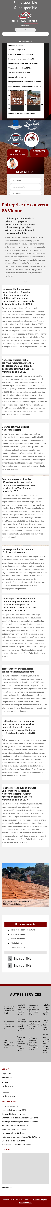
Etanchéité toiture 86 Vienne (13, 1141)
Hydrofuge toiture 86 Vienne (13, 1133)
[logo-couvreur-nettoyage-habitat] (25, 17)
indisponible (27, 3)
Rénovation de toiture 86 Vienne (15, 1126)
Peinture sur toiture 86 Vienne (14, 1129)
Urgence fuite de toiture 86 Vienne (20, 68)
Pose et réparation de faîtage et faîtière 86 (23, 63)
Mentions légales (40, 1200)
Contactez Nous (39, 153)
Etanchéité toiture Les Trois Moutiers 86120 (21, 1009)
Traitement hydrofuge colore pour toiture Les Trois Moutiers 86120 (34, 1043)
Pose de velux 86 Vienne (17, 77)
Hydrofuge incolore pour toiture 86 (21, 59)
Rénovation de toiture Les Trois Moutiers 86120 (9, 1025)
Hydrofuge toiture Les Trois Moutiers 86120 (46, 1009)
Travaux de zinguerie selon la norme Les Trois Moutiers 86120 (21, 1044)
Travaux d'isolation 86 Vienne (19, 73)
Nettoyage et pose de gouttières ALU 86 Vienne (21, 1137)
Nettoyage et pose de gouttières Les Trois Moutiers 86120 (34, 1009)
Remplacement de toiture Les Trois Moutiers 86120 (9, 1009)
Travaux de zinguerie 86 (17, 50)
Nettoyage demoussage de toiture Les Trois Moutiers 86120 (21, 1025)
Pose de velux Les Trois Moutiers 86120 (46, 1025)
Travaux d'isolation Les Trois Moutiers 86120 (9, 1044)
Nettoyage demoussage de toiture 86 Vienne (24, 86)
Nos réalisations (17, 153)
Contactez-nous (25, 1203)
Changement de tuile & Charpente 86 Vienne (24, 82)
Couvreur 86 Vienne (15, 45)
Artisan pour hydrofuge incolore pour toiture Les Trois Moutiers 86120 (46, 1044)
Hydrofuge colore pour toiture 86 (20, 54)
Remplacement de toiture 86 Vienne (16, 1145)
